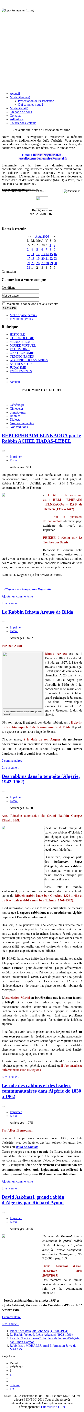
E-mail (14, 460)
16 (55, 254)
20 (43, 258)
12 (38, 254)
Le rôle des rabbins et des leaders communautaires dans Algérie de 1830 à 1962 (41, 1091)
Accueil (15, 93)
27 (43, 263)
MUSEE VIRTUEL (23, 345)
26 (38, 263)
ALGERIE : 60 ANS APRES (29, 360)
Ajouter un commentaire (17, 596)
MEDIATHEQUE (22, 342)
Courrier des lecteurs (23, 123)
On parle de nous (21, 112)
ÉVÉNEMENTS (21, 371)
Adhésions (16, 119)
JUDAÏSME (18, 367)
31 (28, 267)
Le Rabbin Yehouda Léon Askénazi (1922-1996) (41, 1334)
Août (38, 236)
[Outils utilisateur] (3, 450)
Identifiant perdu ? (21, 318)
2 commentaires (12, 760)
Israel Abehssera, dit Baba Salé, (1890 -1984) (39, 1331)
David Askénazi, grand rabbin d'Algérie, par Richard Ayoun (33, 1199)
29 (51, 263)
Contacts (15, 115)
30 (55, 263)
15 (51, 254)
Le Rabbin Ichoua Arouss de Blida (37, 612)
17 (28, 258)
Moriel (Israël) (19, 108)
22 (51, 258)
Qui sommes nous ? (30, 104)
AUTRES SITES (21, 364)
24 (28, 263)
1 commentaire (11, 1317)
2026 (45, 236)
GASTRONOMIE (22, 353)
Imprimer (16, 456)
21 (47, 258)
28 (47, 263)
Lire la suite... (10, 603)
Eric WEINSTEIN (53, 1407)
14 (47, 254)
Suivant (15, 1385)
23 (55, 258)
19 (38, 258)
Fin (12, 1389)
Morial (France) (20, 97)
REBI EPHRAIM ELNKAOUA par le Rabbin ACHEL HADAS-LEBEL (41, 438)
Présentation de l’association (36, 101)
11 (32, 254)
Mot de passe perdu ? (23, 315)
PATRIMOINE (20, 349)
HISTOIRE (17, 334)
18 (32, 258)
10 (28, 254)
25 (32, 263)
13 (43, 254)
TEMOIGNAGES (22, 356)
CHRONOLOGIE (22, 338)
